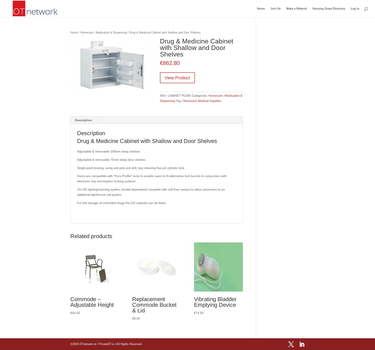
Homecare (86, 32)
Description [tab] (83, 120)
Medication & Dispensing (111, 32)
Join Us (275, 8)
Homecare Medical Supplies (202, 101)
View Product (177, 77)
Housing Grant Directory (328, 8)
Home (261, 8)
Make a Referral (296, 8)
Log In (355, 8)
